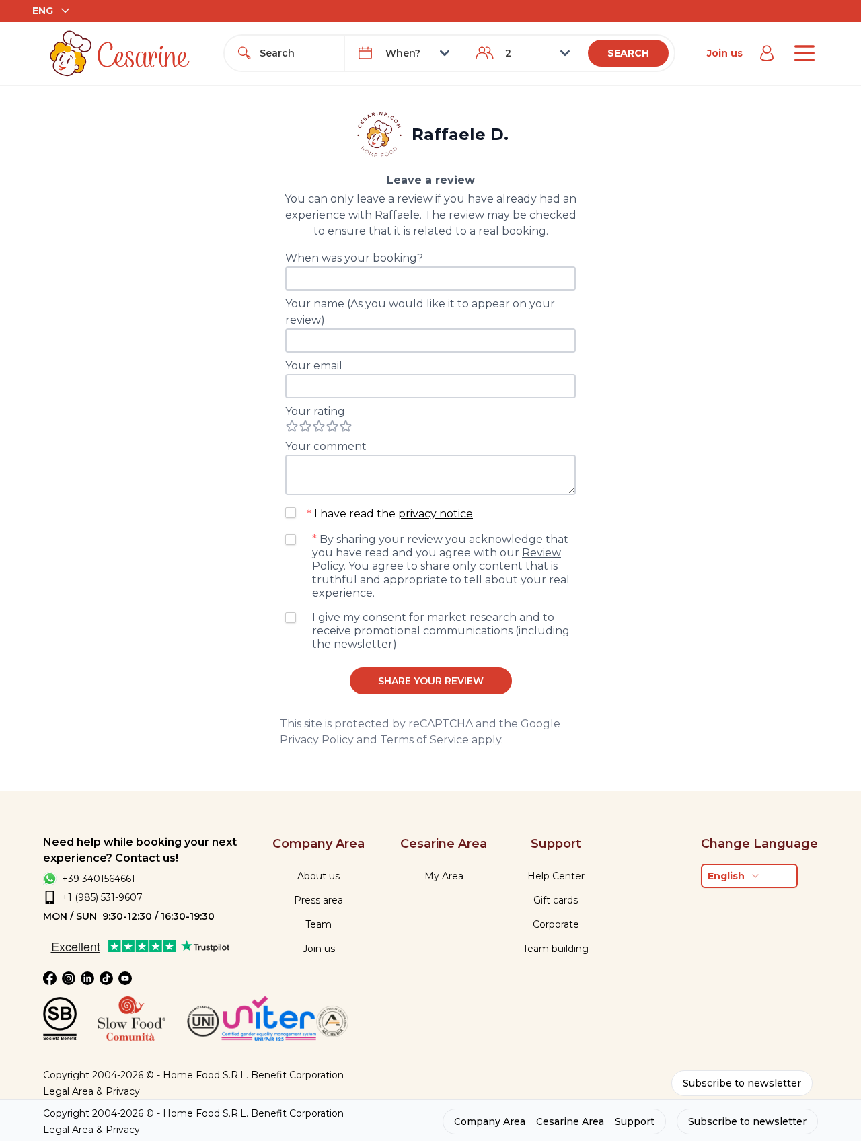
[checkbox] (290, 512)
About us (318, 876)
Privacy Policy (317, 739)
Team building (556, 949)
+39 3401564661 (98, 879)
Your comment (326, 446)
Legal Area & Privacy (91, 1091)
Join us (725, 53)
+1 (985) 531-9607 (102, 897)
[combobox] (297, 53)
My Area (443, 876)
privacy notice (435, 513)
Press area (318, 900)
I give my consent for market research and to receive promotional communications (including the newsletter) (441, 631)
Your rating (315, 411)
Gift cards (555, 900)
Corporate (556, 924)
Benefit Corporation (297, 1075)
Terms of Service (424, 739)
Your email (313, 365)
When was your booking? (354, 258)
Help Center (556, 876)
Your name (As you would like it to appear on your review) (420, 311)
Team (318, 924)
